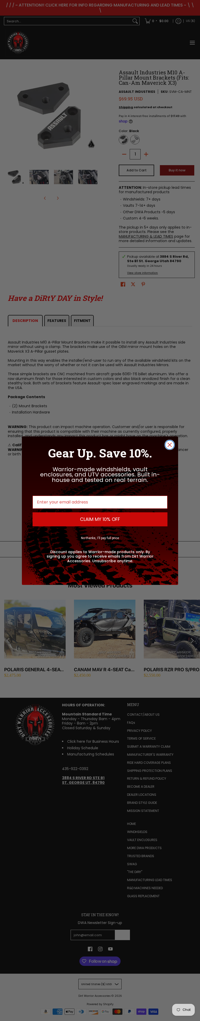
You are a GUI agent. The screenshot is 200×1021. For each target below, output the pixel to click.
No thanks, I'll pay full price (100, 538)
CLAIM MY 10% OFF (100, 519)
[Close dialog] (169, 444)
